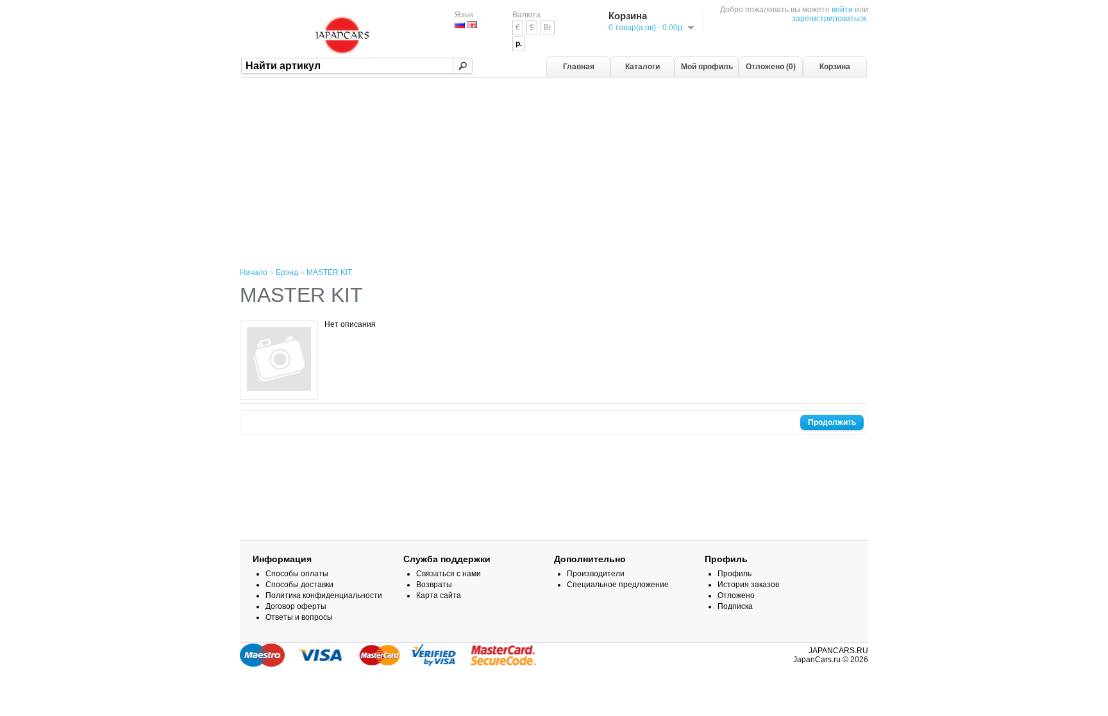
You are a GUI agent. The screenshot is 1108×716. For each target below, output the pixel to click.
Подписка (735, 606)
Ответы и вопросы (299, 617)
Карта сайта (438, 595)
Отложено (736, 595)
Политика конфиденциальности (323, 595)
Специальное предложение (618, 584)
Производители (596, 573)
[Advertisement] (554, 173)
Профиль (734, 573)
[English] (472, 24)
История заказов (748, 584)
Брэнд (287, 272)
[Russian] (460, 24)
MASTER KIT (329, 272)
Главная (578, 66)
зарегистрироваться (829, 18)
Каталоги (642, 66)
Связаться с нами (448, 573)
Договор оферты (295, 606)
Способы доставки (299, 584)
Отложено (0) (771, 66)
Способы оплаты (296, 573)
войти (842, 9)
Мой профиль (707, 66)
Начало (253, 272)
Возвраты (434, 584)
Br (547, 27)
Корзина (834, 66)
